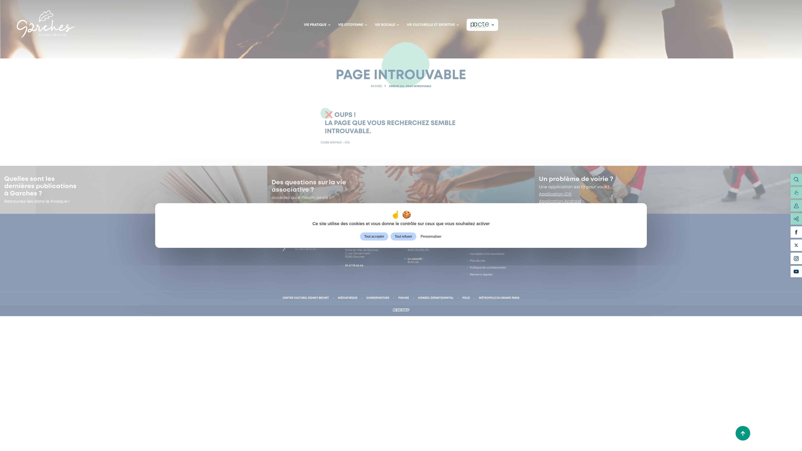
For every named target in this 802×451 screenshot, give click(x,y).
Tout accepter (374, 236)
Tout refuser (403, 236)
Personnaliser (431, 236)
